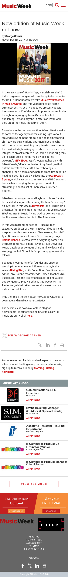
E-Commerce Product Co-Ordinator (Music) (43, 445)
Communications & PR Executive (41, 391)
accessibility (34, 542)
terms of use (34, 539)
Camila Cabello (11, 240)
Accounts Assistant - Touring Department (45, 427)
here (29, 315)
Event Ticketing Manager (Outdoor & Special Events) (44, 409)
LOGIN (48, 5)
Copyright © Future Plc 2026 (34, 573)
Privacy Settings (34, 548)
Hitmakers (38, 206)
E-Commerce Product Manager (46, 461)
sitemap (34, 545)
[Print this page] (62, 345)
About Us (34, 536)
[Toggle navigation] (63, 5)
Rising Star (16, 270)
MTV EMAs (21, 160)
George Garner (13, 36)
